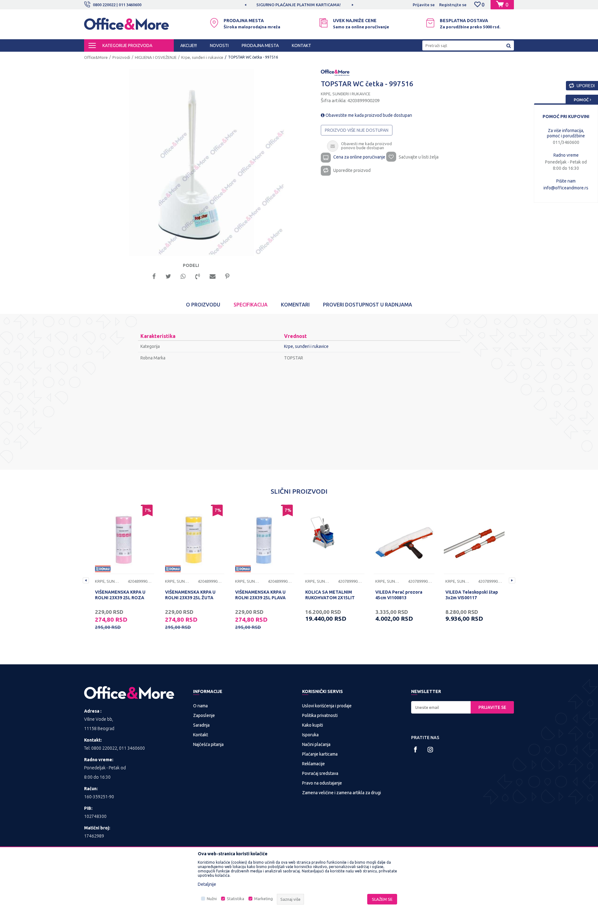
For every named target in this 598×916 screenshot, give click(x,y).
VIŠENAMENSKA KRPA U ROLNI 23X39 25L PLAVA (260, 595)
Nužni (212, 898)
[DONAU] (103, 569)
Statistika (235, 898)
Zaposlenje (204, 715)
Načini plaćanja (316, 744)
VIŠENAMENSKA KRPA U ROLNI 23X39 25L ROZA (120, 595)
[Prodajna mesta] (214, 22)
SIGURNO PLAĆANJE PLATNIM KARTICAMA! (252, 4)
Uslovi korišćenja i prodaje (327, 705)
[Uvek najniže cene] (323, 22)
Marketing (263, 898)
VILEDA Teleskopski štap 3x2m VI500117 (471, 595)
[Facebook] (154, 276)
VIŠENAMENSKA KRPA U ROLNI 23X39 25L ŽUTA (190, 595)
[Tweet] (168, 276)
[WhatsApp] (183, 276)
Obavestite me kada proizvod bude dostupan (368, 115)
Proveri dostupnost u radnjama (367, 304)
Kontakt (200, 734)
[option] (253, 4)
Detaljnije (207, 884)
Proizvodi (121, 57)
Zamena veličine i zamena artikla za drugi (341, 792)
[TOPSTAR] (335, 72)
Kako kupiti (312, 725)
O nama (200, 705)
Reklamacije (313, 763)
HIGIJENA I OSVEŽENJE (156, 57)
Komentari (295, 304)
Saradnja (201, 725)
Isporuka (310, 734)
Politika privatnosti (320, 715)
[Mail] (212, 276)
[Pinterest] (227, 276)
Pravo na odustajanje (322, 783)
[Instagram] (430, 749)
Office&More (96, 57)
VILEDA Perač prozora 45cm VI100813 (398, 595)
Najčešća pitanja (208, 744)
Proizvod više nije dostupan (356, 130)
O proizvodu (203, 304)
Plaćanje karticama (320, 754)
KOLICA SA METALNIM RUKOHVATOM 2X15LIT (330, 595)
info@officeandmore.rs (565, 187)
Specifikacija (251, 304)
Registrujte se (453, 4)
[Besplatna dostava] (430, 22)
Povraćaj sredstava (320, 773)
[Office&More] (126, 26)
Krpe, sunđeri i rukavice (202, 57)
